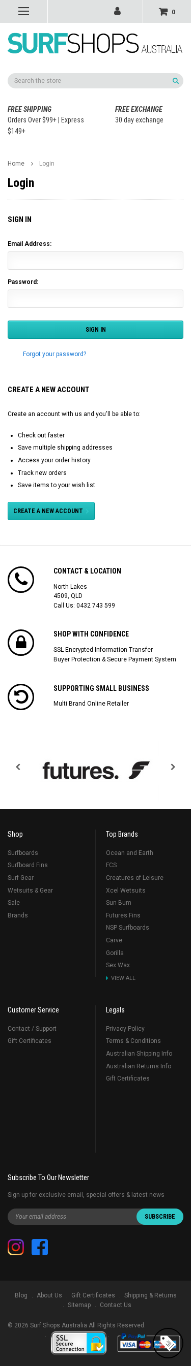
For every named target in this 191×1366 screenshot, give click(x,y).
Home (16, 163)
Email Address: (29, 243)
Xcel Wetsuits (126, 890)
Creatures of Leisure (134, 877)
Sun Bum (118, 902)
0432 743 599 (95, 605)
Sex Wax (118, 965)
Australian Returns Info (138, 1066)
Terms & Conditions (133, 1040)
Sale (14, 902)
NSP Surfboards (127, 927)
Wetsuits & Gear (30, 890)
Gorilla (115, 953)
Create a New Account (48, 511)
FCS (111, 865)
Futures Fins (123, 915)
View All (123, 978)
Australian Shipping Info (139, 1053)
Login (46, 163)
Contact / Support (32, 1028)
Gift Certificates (29, 1040)
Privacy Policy (125, 1028)
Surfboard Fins (28, 865)
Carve (114, 940)
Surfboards (23, 852)
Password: (23, 281)
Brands (18, 915)
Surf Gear (21, 877)
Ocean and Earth (129, 852)
